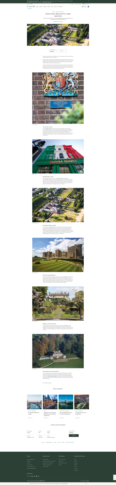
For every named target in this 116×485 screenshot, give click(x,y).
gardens (66, 325)
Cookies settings (45, 466)
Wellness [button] (48, 6)
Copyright (28, 480)
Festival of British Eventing (52, 376)
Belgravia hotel (49, 128)
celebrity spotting (60, 178)
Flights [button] (37, 6)
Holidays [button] (40, 6)
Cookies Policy (64, 483)
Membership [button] (60, 6)
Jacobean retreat (52, 227)
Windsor (65, 276)
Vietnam (83, 480)
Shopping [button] (44, 6)
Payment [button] (55, 6)
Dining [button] (52, 6)
